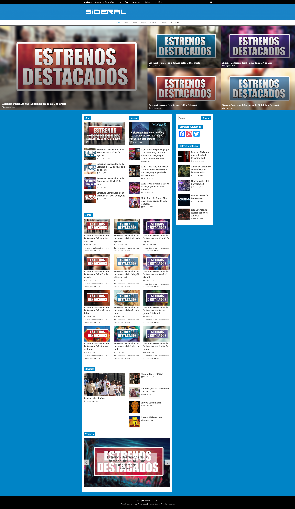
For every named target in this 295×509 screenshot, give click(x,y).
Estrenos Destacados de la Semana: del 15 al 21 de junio (126, 346)
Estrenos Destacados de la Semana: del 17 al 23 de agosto (174, 63)
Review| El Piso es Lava (151, 417)
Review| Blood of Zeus (151, 403)
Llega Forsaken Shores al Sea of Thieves (199, 213)
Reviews (163, 23)
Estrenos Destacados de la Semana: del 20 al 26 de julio (110, 181)
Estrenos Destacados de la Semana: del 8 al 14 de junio (155, 346)
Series (134, 23)
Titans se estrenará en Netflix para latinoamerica (201, 170)
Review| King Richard (95, 398)
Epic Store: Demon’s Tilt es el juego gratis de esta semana (155, 187)
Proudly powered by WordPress (133, 504)
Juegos (143, 23)
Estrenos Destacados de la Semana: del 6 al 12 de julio (126, 310)
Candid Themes (167, 504)
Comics (153, 23)
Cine (126, 23)
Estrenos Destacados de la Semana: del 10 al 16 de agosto (247, 63)
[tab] (189, 146)
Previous (86, 462)
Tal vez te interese (189, 146)
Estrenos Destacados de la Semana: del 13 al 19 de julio (97, 310)
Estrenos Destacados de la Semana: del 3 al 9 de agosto (173, 105)
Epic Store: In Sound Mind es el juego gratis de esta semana (154, 201)
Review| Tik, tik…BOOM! (152, 374)
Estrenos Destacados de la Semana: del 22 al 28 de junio (96, 346)
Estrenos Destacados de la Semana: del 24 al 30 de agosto (91, 2)
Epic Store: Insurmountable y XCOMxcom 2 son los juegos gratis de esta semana (147, 135)
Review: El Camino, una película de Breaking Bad (201, 155)
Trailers (89, 434)
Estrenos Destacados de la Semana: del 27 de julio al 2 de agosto (251, 105)
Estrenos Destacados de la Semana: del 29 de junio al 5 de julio (155, 310)
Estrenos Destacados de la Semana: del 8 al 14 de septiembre (127, 461)
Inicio (118, 23)
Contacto (175, 23)
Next (167, 462)
